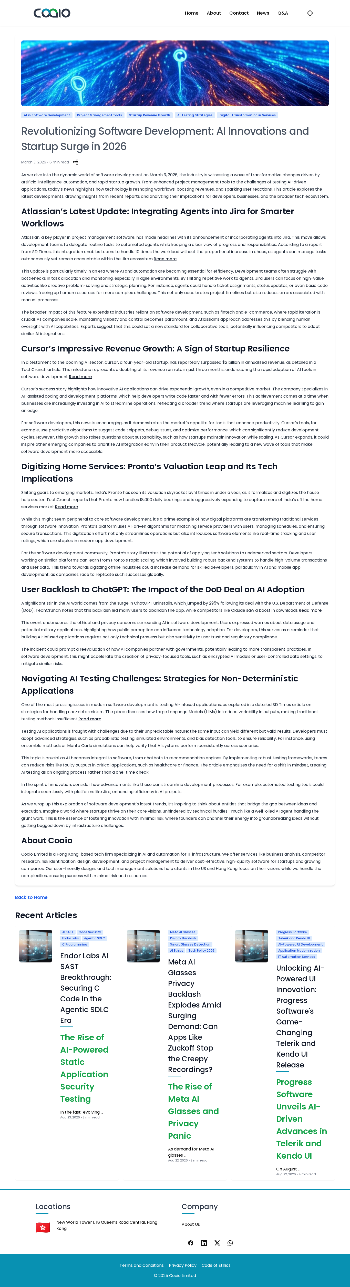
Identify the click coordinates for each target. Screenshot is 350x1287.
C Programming (74, 944)
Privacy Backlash (183, 938)
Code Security (90, 932)
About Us (191, 1224)
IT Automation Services (296, 956)
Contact (239, 13)
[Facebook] (191, 1243)
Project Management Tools (99, 115)
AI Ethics (176, 950)
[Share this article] (75, 162)
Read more (165, 259)
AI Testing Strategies (194, 115)
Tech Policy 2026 (201, 950)
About (214, 13)
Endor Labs (70, 938)
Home (192, 13)
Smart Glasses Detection (190, 944)
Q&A (282, 13)
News (263, 13)
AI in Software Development (47, 115)
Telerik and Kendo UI (294, 938)
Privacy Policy (183, 1265)
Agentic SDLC (94, 938)
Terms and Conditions (142, 1265)
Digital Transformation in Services (248, 115)
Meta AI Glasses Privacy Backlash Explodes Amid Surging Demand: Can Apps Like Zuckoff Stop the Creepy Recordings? (194, 1016)
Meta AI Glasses (182, 932)
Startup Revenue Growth (149, 115)
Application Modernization (299, 950)
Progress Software (292, 932)
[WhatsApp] (230, 1243)
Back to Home (31, 897)
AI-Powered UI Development (300, 944)
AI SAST (68, 932)
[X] (217, 1243)
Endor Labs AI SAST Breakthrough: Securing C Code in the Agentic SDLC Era (85, 988)
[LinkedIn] (204, 1243)
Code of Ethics (216, 1265)
